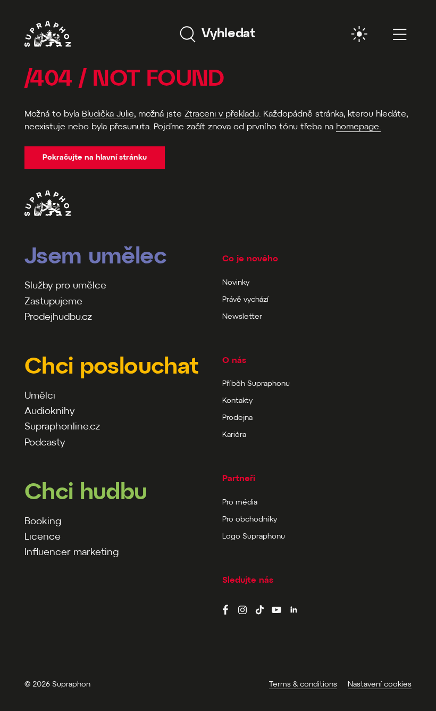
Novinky (235, 282)
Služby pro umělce (65, 286)
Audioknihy (49, 411)
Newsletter (242, 316)
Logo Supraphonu (253, 536)
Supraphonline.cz (62, 427)
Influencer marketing (71, 552)
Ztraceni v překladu (222, 114)
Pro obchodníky (249, 519)
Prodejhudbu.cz (58, 317)
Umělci (39, 396)
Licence (42, 537)
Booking (42, 521)
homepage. (358, 127)
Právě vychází (245, 299)
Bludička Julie (108, 114)
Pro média (239, 502)
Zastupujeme (53, 302)
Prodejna (237, 418)
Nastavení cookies (380, 684)
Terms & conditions (303, 684)
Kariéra (234, 435)
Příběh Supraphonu (256, 384)
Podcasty (44, 443)
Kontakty (237, 401)
